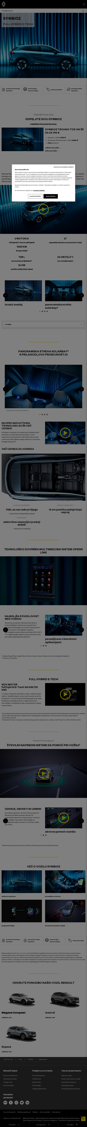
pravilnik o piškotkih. (39, 190)
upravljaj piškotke (35, 196)
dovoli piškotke (50, 196)
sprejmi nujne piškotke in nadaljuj (64, 167)
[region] (43, 183)
